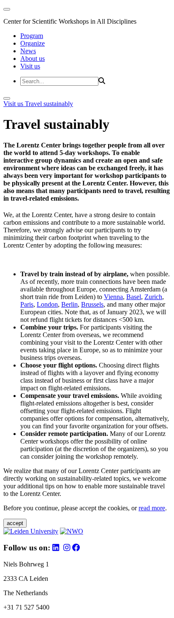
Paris (26, 304)
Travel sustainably (49, 103)
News (28, 50)
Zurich (153, 296)
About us (32, 58)
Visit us (30, 66)
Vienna (113, 296)
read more (152, 508)
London (47, 304)
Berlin (69, 304)
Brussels (92, 304)
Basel (133, 296)
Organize (32, 43)
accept (15, 523)
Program (31, 35)
